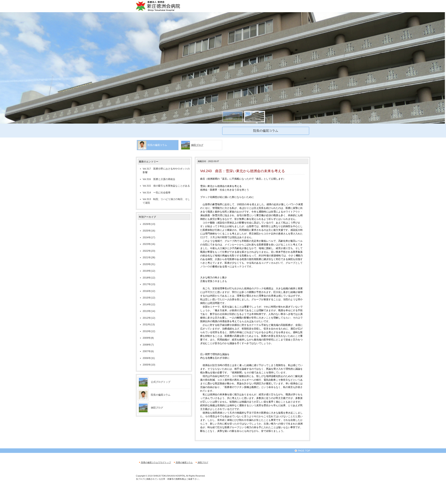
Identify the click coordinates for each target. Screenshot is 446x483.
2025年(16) (149, 230)
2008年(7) (148, 344)
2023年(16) (149, 244)
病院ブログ (197, 145)
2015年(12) (149, 297)
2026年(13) (149, 224)
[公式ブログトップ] (143, 385)
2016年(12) (149, 291)
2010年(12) (149, 331)
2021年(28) (149, 257)
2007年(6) (148, 351)
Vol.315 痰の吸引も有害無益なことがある (166, 185)
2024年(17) (149, 237)
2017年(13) (149, 284)
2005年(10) (149, 364)
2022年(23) (149, 250)
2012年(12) (149, 317)
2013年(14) (149, 311)
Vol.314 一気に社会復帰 (156, 192)
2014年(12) (149, 304)
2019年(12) (149, 270)
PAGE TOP (303, 450)
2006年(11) (149, 358)
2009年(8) (148, 337)
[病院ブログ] (143, 411)
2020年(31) (149, 264)
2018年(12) (149, 277)
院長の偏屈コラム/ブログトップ (156, 462)
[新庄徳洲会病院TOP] (163, 10)
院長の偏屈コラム (160, 394)
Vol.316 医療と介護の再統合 (159, 179)
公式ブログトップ (160, 381)
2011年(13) (149, 324)
